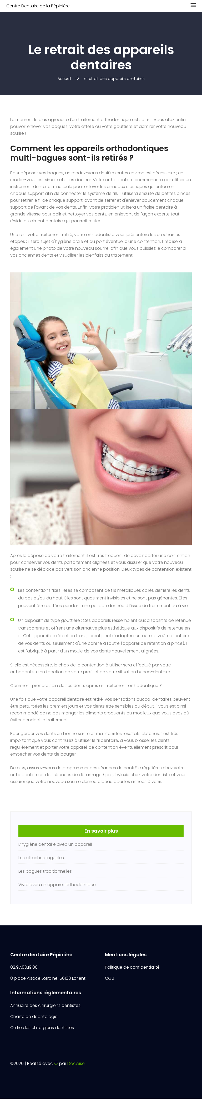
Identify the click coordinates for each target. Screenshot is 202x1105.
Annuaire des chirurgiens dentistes (45, 1005)
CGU (109, 978)
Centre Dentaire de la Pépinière (38, 6)
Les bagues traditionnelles (45, 871)
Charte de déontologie (34, 1016)
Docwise (76, 1063)
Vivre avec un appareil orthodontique (57, 885)
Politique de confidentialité (132, 967)
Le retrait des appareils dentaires (114, 78)
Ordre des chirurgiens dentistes (42, 1028)
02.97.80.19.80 (24, 967)
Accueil (64, 78)
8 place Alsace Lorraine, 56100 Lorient (47, 978)
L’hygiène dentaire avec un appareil (55, 844)
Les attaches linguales (41, 858)
